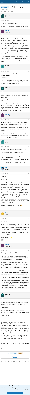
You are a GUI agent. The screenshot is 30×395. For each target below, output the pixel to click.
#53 (28, 71)
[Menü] (2, 1)
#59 (28, 250)
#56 (28, 146)
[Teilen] (26, 21)
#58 (28, 218)
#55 (28, 120)
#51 (28, 20)
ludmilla (4, 11)
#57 (28, 173)
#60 (28, 300)
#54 (28, 93)
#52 (28, 36)
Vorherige (14, 353)
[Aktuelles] (28, 1)
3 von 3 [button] (20, 353)
